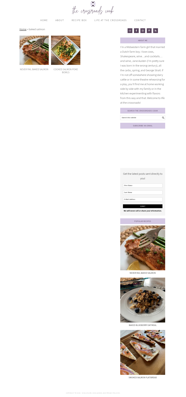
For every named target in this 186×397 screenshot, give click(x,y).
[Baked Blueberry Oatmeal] (142, 300)
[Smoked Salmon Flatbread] (142, 352)
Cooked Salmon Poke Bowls (66, 71)
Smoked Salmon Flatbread (143, 377)
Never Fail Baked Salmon (34, 69)
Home (22, 29)
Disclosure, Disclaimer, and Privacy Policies (101, 393)
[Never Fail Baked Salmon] (142, 247)
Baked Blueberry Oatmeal (143, 325)
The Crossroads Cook (93, 7)
